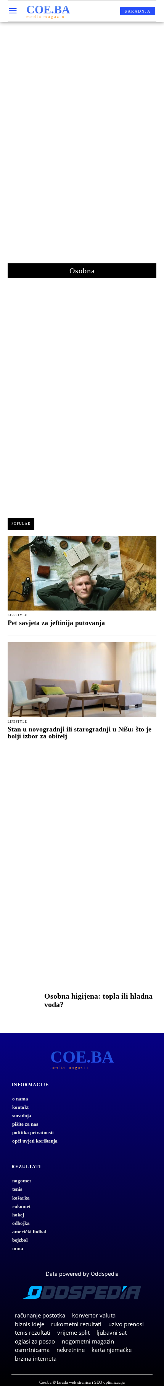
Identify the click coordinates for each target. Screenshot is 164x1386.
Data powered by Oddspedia (82, 1273)
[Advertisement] (82, 146)
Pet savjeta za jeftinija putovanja (56, 623)
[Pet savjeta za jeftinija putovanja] (82, 573)
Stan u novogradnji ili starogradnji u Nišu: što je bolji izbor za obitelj (79, 732)
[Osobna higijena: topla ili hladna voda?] (24, 1002)
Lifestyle (17, 615)
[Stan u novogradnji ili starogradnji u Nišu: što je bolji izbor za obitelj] (82, 679)
